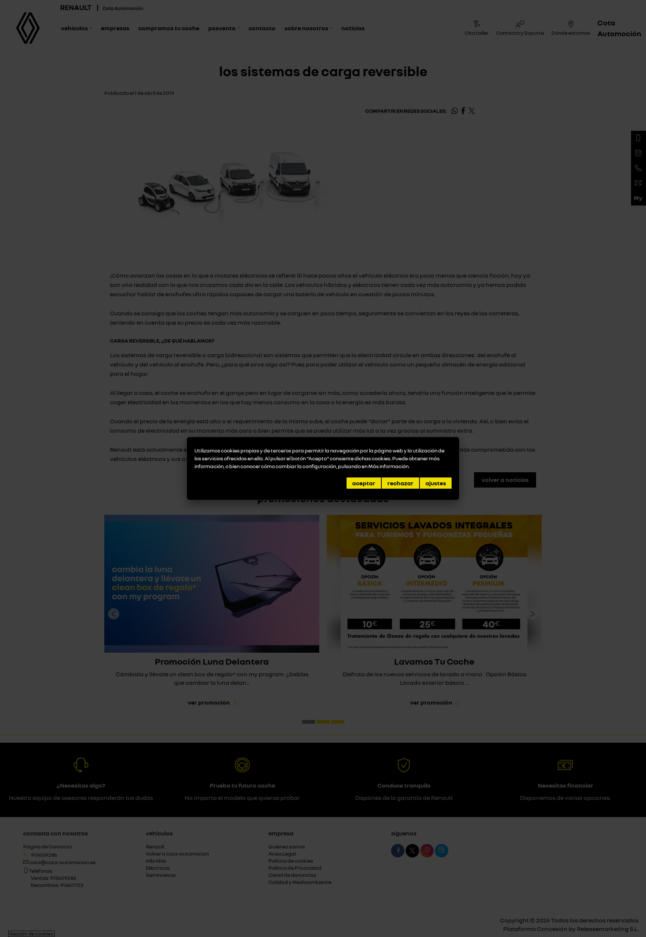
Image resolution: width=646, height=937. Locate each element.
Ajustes (435, 483)
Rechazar (400, 483)
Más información (388, 466)
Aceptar (363, 483)
